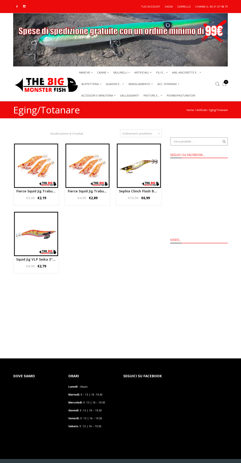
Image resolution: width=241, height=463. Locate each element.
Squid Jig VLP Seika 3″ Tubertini (42, 259)
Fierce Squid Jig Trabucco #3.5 (93, 191)
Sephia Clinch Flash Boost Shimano (148, 191)
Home (190, 110)
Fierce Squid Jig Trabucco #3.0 (41, 191)
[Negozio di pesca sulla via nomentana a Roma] (46, 94)
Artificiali (201, 110)
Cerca (224, 141)
